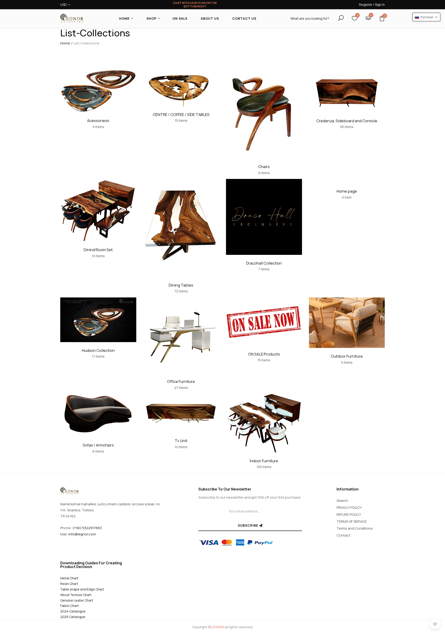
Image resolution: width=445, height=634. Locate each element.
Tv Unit (181, 440)
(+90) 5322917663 (87, 527)
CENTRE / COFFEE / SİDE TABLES (181, 114)
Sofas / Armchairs (98, 445)
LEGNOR (217, 627)
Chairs (264, 166)
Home (65, 43)
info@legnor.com (82, 534)
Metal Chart (69, 578)
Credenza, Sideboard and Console (346, 120)
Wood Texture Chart (76, 595)
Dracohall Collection (264, 263)
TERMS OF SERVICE (352, 521)
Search (342, 500)
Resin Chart (69, 583)
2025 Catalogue (72, 617)
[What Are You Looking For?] (337, 18)
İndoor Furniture (264, 460)
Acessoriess (98, 120)
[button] (426, 17)
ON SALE (180, 18)
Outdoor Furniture (347, 356)
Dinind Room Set (98, 249)
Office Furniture (181, 381)
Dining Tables (181, 285)
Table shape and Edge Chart (82, 589)
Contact (343, 535)
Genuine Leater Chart (76, 600)
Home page (347, 191)
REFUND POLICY (349, 514)
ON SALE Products (264, 354)
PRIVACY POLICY (349, 507)
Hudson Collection (98, 350)
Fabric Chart (69, 605)
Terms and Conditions (355, 528)
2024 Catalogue (73, 611)
